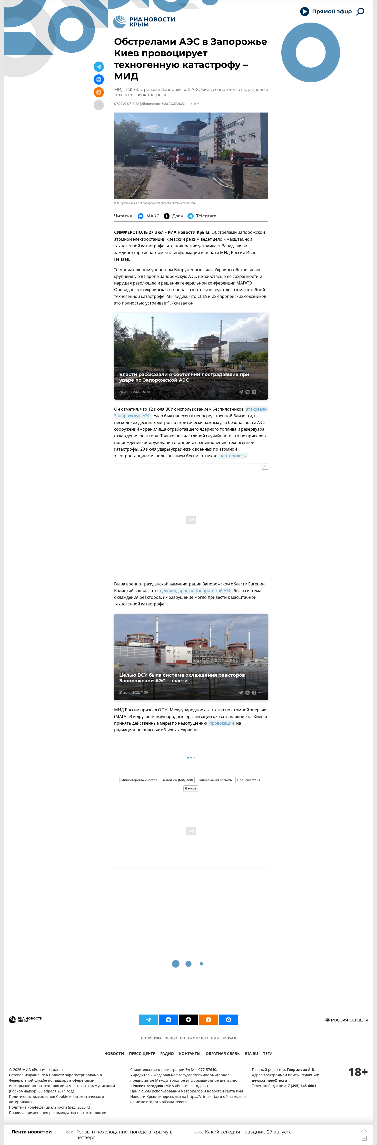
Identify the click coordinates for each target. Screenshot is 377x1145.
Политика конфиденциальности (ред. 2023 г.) (49, 1108)
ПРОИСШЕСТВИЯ (203, 1038)
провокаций (222, 723)
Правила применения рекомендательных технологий (57, 1113)
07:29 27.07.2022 (126, 104)
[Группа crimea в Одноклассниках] (208, 1020)
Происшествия (248, 780)
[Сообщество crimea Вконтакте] (168, 1020)
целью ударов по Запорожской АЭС (195, 591)
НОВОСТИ (114, 1054)
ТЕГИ (268, 1054)
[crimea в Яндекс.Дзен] (188, 1020)
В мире (190, 788)
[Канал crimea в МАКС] (228, 1020)
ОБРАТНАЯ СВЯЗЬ (223, 1054)
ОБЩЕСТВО (174, 1038)
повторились (233, 456)
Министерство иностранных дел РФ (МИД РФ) (157, 780)
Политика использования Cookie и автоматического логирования (56, 1099)
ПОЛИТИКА (151, 1038)
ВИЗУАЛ (228, 1038)
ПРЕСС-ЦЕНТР (142, 1054)
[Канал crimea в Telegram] (148, 1020)
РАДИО (167, 1054)
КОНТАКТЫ (190, 1054)
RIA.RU (251, 1054)
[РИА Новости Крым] (144, 22)
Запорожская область (215, 780)
